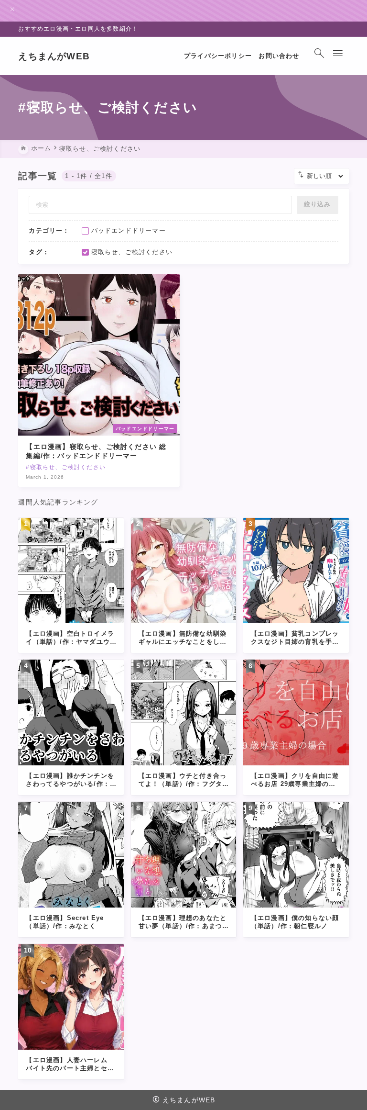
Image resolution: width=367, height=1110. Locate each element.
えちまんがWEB (54, 56)
